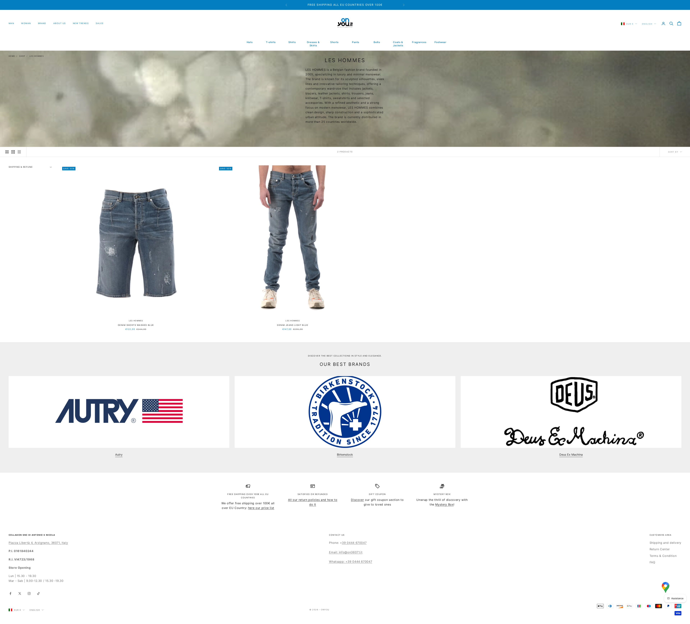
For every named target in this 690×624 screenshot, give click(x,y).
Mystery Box (444, 504)
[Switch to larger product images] (7, 152)
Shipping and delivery (665, 542)
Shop (22, 56)
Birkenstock (345, 454)
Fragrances (419, 42)
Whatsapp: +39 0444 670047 (350, 561)
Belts (377, 42)
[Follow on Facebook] (10, 593)
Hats (250, 42)
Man (11, 23)
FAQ (652, 562)
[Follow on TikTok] (38, 593)
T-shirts (271, 42)
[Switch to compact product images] (19, 152)
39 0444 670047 (354, 542)
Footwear (440, 42)
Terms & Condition (663, 556)
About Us (59, 23)
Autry (119, 454)
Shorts (334, 42)
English (647, 23)
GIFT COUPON (377, 494)
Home (12, 56)
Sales (99, 23)
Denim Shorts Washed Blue (136, 325)
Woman (26, 23)
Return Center (660, 549)
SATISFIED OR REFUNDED (313, 494)
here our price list (261, 508)
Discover (357, 500)
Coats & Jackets (398, 44)
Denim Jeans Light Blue (292, 325)
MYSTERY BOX (442, 494)
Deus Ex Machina (571, 454)
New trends (81, 23)
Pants (355, 42)
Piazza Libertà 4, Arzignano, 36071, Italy (38, 542)
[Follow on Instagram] (29, 593)
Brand (42, 23)
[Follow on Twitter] (20, 593)
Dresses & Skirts (313, 44)
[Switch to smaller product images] (13, 152)
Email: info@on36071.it (345, 552)
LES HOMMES (36, 56)
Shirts (292, 42)
